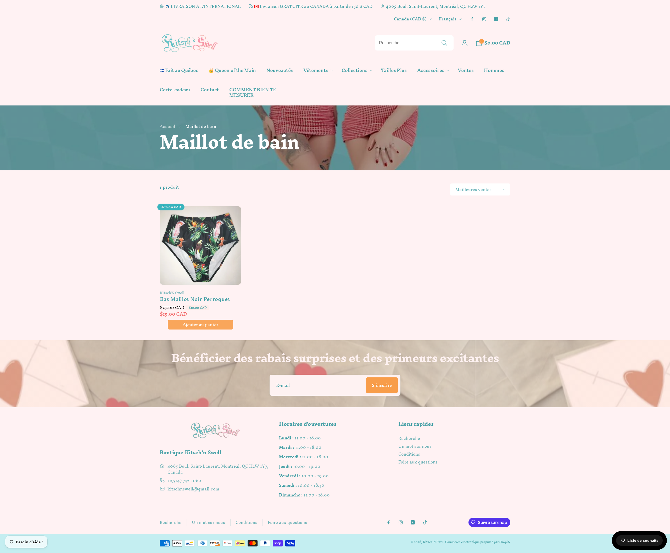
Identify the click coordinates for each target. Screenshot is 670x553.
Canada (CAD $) (410, 19)
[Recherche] (444, 43)
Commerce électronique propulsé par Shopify (477, 542)
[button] (317, 70)
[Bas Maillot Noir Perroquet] (200, 275)
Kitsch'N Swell (433, 542)
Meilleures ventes (473, 189)
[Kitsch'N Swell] (215, 438)
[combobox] (414, 43)
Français (447, 19)
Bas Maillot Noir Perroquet (195, 299)
